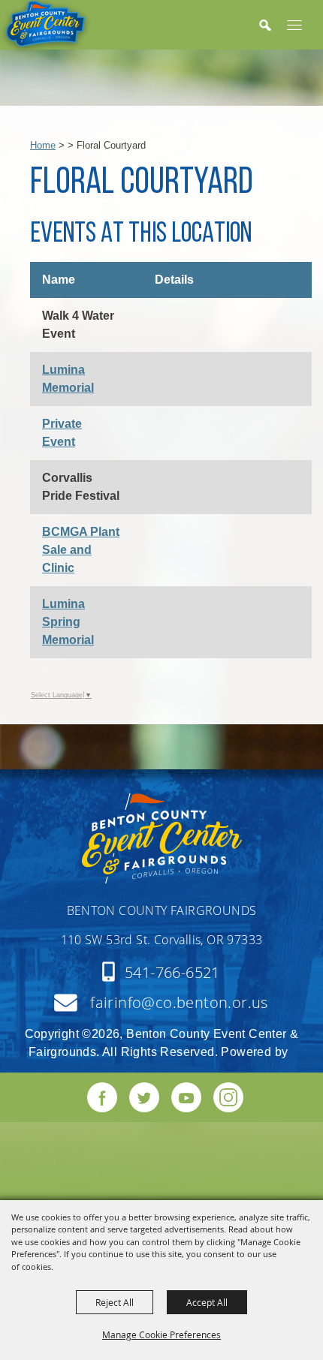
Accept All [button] (207, 1302)
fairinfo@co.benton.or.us (179, 1002)
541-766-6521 (172, 972)
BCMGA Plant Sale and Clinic (80, 549)
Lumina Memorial (68, 378)
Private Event (62, 432)
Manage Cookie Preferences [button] (161, 1334)
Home (43, 145)
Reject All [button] (114, 1302)
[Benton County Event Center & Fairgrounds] (46, 27)
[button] (273, 26)
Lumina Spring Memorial (68, 621)
